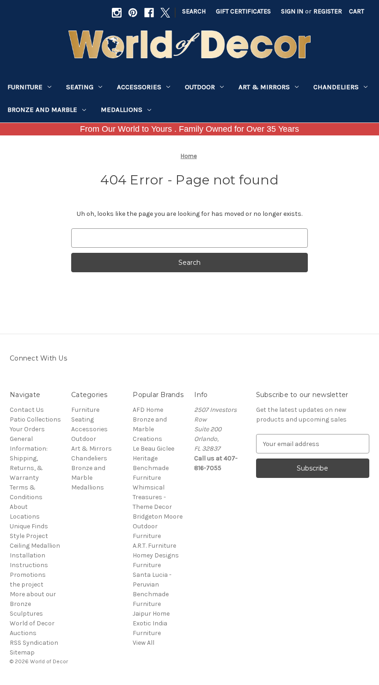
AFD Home (148, 410)
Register (327, 11)
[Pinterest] (133, 13)
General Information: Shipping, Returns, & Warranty (29, 458)
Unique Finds (29, 526)
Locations (25, 516)
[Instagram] (117, 13)
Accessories (139, 87)
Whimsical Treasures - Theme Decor (152, 497)
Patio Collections (35, 419)
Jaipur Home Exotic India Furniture (151, 623)
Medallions (121, 109)
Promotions (28, 575)
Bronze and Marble (42, 109)
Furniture (25, 87)
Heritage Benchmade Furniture (151, 468)
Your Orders (27, 429)
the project (26, 584)
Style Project (29, 536)
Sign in (292, 11)
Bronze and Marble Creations (150, 429)
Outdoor (200, 87)
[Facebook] (149, 13)
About (19, 507)
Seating (79, 87)
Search (194, 11)
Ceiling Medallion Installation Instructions (35, 555)
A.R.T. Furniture (154, 546)
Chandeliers (336, 87)
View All (143, 643)
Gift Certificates (243, 11)
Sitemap (22, 652)
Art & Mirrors (264, 87)
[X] (165, 13)
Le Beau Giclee (153, 449)
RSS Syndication (34, 643)
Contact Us (27, 410)
